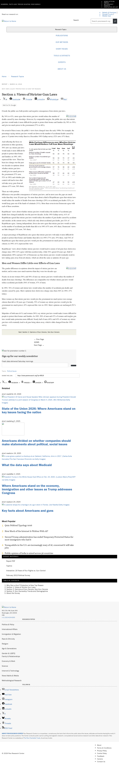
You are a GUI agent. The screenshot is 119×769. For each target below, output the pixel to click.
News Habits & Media (10, 675)
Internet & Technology (10, 671)
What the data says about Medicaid (27, 465)
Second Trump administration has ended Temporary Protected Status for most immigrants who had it (39, 538)
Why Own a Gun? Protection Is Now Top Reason (21, 89)
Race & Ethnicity (8, 639)
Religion (5, 644)
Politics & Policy (8, 624)
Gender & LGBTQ (8, 653)
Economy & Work (8, 661)
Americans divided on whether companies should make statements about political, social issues (36, 442)
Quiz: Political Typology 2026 (18, 525)
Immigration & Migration (11, 634)
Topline (9, 566)
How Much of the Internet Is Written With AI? (26, 531)
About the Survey (13, 593)
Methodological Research (11, 680)
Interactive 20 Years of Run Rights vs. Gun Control (26, 571)
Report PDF (10, 561)
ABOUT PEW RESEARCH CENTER (12, 733)
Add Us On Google (9, 105)
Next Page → (39, 345)
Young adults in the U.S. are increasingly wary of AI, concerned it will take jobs (39, 546)
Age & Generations (9, 648)
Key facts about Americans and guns (27, 511)
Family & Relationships (11, 656)
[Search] (115, 21)
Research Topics (61, 29)
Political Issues (12, 371)
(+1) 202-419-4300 (8, 617)
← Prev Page (39, 339)
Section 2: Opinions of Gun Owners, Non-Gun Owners (27, 589)
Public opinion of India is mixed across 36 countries (29, 553)
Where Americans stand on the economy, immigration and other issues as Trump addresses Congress (37, 489)
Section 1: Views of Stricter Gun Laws (21, 587)
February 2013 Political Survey (18, 575)
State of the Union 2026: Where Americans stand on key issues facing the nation (38, 410)
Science (5, 666)
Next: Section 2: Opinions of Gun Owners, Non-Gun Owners (39, 332)
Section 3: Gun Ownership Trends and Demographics (27, 591)
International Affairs (9, 629)
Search (76, 20)
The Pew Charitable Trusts (32, 738)
